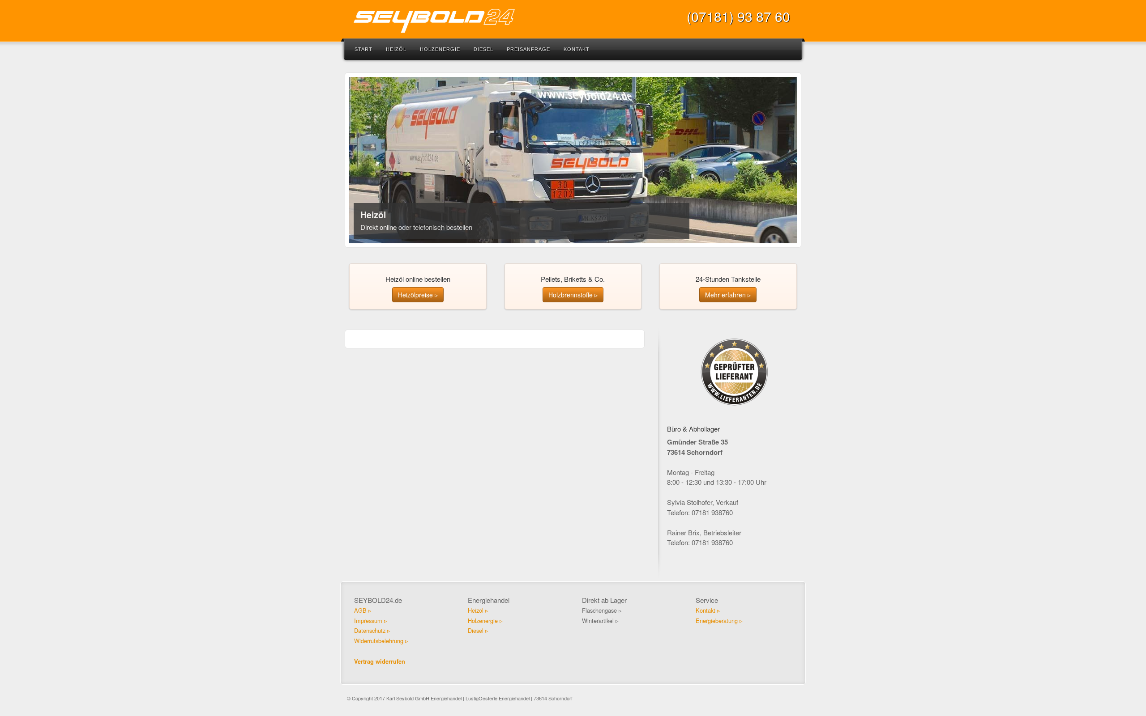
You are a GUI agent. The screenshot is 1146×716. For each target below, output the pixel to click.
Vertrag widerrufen (379, 661)
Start (363, 49)
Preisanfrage (528, 49)
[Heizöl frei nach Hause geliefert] (573, 160)
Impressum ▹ (370, 620)
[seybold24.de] (573, 21)
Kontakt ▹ (708, 610)
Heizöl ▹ (478, 610)
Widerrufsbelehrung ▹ (381, 640)
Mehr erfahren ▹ (728, 294)
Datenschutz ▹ (372, 630)
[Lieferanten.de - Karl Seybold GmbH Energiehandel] (734, 371)
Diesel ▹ (478, 630)
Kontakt (577, 49)
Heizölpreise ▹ (418, 294)
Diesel (483, 49)
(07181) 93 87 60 (738, 16)
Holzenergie (440, 49)
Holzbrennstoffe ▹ (573, 294)
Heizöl (396, 49)
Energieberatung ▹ (719, 620)
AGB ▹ (363, 610)
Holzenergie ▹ (485, 620)
